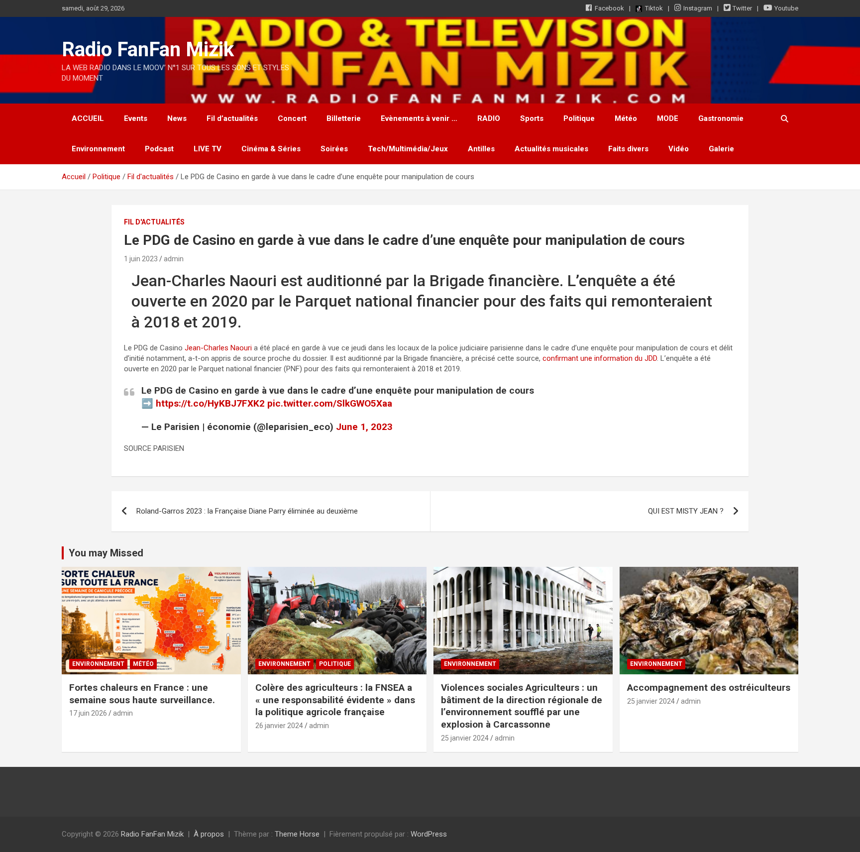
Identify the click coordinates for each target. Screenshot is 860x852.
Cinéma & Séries (271, 148)
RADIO (488, 118)
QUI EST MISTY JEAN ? (686, 511)
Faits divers (628, 148)
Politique (579, 118)
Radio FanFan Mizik (148, 49)
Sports (531, 118)
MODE (667, 118)
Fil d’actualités (232, 118)
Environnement (98, 148)
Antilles (481, 148)
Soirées (334, 148)
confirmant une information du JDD (599, 358)
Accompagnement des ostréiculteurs (708, 687)
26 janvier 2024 (279, 726)
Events (135, 118)
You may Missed (106, 553)
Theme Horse (297, 834)
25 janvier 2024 (465, 738)
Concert (292, 118)
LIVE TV (207, 148)
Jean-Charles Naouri (218, 347)
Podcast (159, 148)
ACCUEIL (88, 118)
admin (174, 259)
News (177, 118)
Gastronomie (721, 118)
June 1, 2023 (364, 426)
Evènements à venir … (419, 118)
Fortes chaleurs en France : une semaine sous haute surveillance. (142, 694)
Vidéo (678, 148)
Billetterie (343, 118)
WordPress (429, 834)
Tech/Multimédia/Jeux (408, 148)
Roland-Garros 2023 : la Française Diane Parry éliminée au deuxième (247, 511)
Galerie (721, 148)
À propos (209, 834)
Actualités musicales (551, 148)
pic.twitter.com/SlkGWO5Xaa (329, 403)
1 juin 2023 (141, 259)
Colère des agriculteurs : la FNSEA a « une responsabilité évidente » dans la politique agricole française (335, 700)
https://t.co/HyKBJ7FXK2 (210, 403)
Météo (626, 118)
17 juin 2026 (88, 713)
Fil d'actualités (154, 222)
